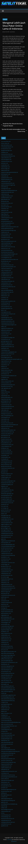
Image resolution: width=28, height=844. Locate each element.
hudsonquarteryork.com (7, 744)
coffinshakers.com (5, 488)
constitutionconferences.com (8, 595)
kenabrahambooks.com (6, 452)
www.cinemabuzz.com (6, 713)
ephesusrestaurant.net (6, 737)
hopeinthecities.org (5, 399)
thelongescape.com (5, 515)
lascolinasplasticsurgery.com (8, 689)
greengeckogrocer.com (6, 341)
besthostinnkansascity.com (7, 818)
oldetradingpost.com (6, 245)
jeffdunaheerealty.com (6, 658)
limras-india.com (5, 143)
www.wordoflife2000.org (7, 290)
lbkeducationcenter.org (6, 370)
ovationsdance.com (5, 363)
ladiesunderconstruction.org (8, 246)
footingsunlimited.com (6, 677)
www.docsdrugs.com (6, 680)
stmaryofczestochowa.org (7, 490)
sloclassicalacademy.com (7, 433)
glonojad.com (4, 472)
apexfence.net (4, 825)
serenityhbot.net (5, 644)
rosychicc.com (4, 393)
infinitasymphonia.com (6, 461)
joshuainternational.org (6, 646)
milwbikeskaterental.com (7, 533)
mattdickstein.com (5, 635)
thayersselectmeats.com (7, 611)
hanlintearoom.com (6, 784)
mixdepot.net (4, 715)
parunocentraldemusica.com (8, 749)
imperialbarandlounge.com (7, 281)
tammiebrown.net (5, 511)
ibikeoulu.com (4, 486)
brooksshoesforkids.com (7, 609)
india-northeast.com (6, 270)
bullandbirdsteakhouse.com (8, 688)
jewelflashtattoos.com (6, 197)
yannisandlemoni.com (6, 306)
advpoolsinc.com (5, 582)
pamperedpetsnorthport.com (8, 314)
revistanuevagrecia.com (7, 473)
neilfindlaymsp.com (6, 573)
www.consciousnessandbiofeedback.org (10, 722)
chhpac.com (4, 807)
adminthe (13, 31)
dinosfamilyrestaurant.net (7, 252)
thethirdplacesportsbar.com (8, 735)
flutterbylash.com (5, 782)
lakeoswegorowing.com (6, 798)
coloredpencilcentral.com (7, 277)
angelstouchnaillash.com (7, 328)
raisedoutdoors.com (6, 283)
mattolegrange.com (5, 517)
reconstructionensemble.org (8, 555)
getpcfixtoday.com (5, 199)
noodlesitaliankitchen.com (7, 192)
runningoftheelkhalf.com (7, 657)
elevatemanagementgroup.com (8, 789)
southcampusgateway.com (7, 223)
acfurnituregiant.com (6, 159)
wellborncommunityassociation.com (9, 226)
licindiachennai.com (6, 148)
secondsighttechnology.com (8, 337)
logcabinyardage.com (6, 629)
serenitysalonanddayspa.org (8, 156)
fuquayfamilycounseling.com (8, 800)
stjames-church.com (6, 475)
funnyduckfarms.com (6, 786)
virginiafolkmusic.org (6, 361)
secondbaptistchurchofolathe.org (9, 804)
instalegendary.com (6, 188)
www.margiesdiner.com (7, 682)
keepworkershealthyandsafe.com (9, 190)
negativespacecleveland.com (8, 541)
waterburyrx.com (5, 580)
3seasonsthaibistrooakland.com (8, 375)
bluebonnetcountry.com (7, 203)
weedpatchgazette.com (6, 308)
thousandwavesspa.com (7, 570)
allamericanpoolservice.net (7, 353)
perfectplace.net (5, 373)
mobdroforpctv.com (6, 402)
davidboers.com (5, 631)
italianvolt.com (4, 299)
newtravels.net (4, 176)
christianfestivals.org (6, 521)
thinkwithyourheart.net (6, 284)
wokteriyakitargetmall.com (7, 344)
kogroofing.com (4, 214)
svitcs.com (3, 599)
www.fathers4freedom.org (7, 653)
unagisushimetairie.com (7, 196)
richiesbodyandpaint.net (7, 147)
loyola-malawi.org (5, 392)
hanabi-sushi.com (5, 707)
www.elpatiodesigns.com (7, 742)
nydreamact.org (5, 194)
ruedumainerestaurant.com (8, 468)
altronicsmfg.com (5, 168)
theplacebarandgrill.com (7, 579)
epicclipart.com (5, 205)
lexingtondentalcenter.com (7, 346)
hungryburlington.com (6, 499)
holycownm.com (5, 560)
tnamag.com (4, 608)
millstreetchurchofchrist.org (8, 775)
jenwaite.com (4, 787)
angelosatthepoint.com (6, 584)
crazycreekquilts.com (6, 446)
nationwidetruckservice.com (8, 562)
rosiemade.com (5, 315)
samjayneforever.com (6, 766)
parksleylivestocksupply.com (8, 384)
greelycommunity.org (6, 466)
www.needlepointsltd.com (7, 686)
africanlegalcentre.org (6, 462)
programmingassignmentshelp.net (9, 172)
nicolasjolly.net (4, 459)
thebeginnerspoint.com (6, 413)
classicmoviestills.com (6, 408)
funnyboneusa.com (5, 551)
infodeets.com (4, 152)
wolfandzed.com (5, 709)
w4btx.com (3, 326)
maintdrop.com (5, 208)
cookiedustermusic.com (6, 553)
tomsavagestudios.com (6, 357)
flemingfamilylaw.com (6, 795)
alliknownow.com (5, 428)
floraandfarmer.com (6, 261)
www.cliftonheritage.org (7, 691)
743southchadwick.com (6, 268)
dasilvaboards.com (5, 435)
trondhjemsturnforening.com (8, 753)
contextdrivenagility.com (7, 484)
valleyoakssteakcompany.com (8, 588)
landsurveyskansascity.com (7, 673)
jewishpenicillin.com (6, 355)
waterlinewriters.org (6, 620)
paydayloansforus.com (6, 177)
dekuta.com (4, 711)
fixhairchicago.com (5, 591)
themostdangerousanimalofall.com (9, 424)
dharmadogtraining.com (7, 809)
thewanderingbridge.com (7, 493)
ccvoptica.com (4, 702)
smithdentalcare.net (6, 820)
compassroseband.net (6, 602)
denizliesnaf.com (5, 593)
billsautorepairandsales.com (8, 758)
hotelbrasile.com (5, 232)
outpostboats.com (5, 395)
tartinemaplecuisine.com (7, 502)
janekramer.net (5, 504)
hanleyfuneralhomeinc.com (7, 321)
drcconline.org (4, 577)
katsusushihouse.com (6, 464)
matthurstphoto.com (6, 767)
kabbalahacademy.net (6, 330)
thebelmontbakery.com (6, 179)
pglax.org (3, 539)
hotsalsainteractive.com (7, 154)
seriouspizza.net (5, 600)
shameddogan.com (5, 622)
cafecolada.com (5, 410)
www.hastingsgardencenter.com (9, 726)
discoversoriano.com (6, 412)
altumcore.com (4, 604)
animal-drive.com (5, 606)
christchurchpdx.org (6, 450)
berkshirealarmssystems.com (8, 301)
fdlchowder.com (5, 684)
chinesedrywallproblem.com (8, 546)
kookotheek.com (5, 219)
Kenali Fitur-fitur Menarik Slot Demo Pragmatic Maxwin (13, 125)
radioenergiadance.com (7, 217)
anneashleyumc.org (6, 671)
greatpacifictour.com (6, 566)
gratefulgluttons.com (6, 401)
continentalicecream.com (7, 444)
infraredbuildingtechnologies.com (9, 254)
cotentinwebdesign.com (7, 243)
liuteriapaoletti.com (6, 542)
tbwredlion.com (5, 757)
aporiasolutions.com (6, 613)
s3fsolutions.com (5, 263)
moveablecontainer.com (7, 237)
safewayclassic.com (5, 181)
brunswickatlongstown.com (7, 501)
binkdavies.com (5, 448)
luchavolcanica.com (6, 559)
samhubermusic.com (6, 824)
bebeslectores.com (5, 248)
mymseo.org (4, 806)
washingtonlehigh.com (6, 704)
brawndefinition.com (6, 442)
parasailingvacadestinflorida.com (9, 776)
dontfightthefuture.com (6, 274)
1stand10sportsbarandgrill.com (8, 324)
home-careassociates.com (7, 381)
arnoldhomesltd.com (6, 275)
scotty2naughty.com (6, 477)
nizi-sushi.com (4, 506)
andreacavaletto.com (6, 383)
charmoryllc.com (5, 419)
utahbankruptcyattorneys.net (8, 286)
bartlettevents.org (5, 235)
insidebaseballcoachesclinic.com (9, 771)
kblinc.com (3, 310)
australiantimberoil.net (6, 250)
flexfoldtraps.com (5, 664)
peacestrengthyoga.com (7, 660)
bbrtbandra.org (5, 201)
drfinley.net (4, 793)
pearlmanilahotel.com (6, 206)
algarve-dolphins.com (6, 524)
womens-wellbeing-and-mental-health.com (11, 359)
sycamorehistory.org (6, 718)
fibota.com (3, 746)
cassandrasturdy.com (6, 404)
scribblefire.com (5, 377)
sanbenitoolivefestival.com (7, 406)
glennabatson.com (5, 437)
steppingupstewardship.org (8, 700)
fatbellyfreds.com (5, 740)
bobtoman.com (4, 210)
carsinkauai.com (5, 773)
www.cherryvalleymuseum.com (8, 241)
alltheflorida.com (5, 769)
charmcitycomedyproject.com (8, 481)
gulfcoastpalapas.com (6, 617)
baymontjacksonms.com (7, 535)
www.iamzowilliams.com (7, 724)
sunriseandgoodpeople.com (8, 544)
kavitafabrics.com (5, 557)
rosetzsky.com (4, 470)
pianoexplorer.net (5, 727)
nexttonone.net (4, 642)
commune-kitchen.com (6, 453)
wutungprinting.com (6, 530)
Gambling (5, 19)
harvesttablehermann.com (7, 255)
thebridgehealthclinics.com (7, 619)
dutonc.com (4, 513)
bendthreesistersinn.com (7, 548)
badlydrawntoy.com (6, 637)
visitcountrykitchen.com (7, 522)
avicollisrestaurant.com (6, 575)
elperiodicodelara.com (6, 145)
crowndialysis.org (5, 350)
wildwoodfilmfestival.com (7, 228)
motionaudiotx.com (5, 811)
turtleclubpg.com (5, 564)
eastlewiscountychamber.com (8, 430)
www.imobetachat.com (6, 633)
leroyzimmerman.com (6, 791)
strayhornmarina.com (6, 439)
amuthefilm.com (5, 455)
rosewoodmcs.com (5, 717)
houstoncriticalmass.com (7, 423)
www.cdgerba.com (5, 747)
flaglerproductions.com (6, 441)
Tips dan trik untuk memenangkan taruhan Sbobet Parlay (13, 130)
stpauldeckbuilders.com (7, 675)
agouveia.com (4, 802)
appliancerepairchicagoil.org (8, 185)
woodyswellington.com (6, 738)
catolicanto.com (5, 368)
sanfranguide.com (5, 417)
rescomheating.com (6, 815)
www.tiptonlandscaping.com (8, 698)
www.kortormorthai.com (7, 668)
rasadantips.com (5, 165)
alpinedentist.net (5, 216)
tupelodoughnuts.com (6, 317)
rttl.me (2, 813)
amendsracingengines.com (7, 666)
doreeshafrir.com (5, 479)
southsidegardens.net (6, 729)
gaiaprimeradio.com (6, 510)
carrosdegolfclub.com (6, 257)
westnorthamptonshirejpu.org (8, 230)
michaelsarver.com (5, 339)
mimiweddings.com (6, 816)
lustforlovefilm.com (5, 457)
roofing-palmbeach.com (7, 272)
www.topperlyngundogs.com (8, 655)
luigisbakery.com (5, 706)
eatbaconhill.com (5, 170)
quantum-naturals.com (6, 760)
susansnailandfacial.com (7, 648)
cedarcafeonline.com (6, 157)
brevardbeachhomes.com (7, 265)
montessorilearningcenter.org (8, 762)
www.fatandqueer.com (6, 669)
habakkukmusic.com (6, 640)
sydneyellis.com (5, 348)
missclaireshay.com (6, 141)
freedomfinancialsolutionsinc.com (9, 662)
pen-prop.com (4, 649)
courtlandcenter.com (6, 571)
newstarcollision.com (6, 334)
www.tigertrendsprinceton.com (8, 651)
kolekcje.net (4, 366)
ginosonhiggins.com (6, 528)
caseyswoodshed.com (6, 590)
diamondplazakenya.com (7, 755)
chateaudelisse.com (6, 225)
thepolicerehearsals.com (7, 426)
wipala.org (3, 390)
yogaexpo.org (4, 379)
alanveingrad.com (5, 526)
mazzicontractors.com (6, 733)
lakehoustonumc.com (6, 639)
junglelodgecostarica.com (7, 519)
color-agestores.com (6, 388)
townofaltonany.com (6, 537)
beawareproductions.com (7, 482)
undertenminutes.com (6, 161)
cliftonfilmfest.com (5, 279)
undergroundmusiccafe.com (8, 822)
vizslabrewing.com (5, 303)
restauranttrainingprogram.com (9, 352)
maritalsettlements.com (7, 531)
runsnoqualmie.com (6, 678)
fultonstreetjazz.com (6, 234)
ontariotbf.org (4, 186)
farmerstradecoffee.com (7, 628)
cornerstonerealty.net (6, 720)
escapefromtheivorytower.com (8, 266)
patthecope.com (5, 597)
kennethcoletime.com (6, 497)
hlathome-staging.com (6, 343)
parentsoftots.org (5, 624)
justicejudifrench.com (6, 491)
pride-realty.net (5, 778)
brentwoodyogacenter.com (7, 697)
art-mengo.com (4, 508)
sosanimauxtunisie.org (6, 212)
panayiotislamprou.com (6, 221)
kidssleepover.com (5, 174)
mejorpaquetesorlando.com (8, 323)
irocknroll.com (4, 288)
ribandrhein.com (5, 364)
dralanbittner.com (5, 304)
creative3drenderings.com (7, 626)
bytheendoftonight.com (6, 397)
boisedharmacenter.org (6, 386)
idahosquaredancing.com (7, 292)
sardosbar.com (4, 297)
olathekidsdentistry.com (7, 319)
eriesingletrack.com (6, 312)
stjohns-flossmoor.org (6, 550)
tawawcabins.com (5, 294)
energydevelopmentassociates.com (9, 259)
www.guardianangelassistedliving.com (10, 751)
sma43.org (3, 693)
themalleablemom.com (6, 495)
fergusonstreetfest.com (6, 764)
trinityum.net (4, 731)
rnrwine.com (4, 796)
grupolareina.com (5, 239)
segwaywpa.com (5, 615)
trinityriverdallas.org (6, 372)
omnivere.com (4, 163)
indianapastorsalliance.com (7, 586)
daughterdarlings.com (6, 150)
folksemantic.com (5, 295)
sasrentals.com (4, 335)
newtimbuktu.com (5, 167)
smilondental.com (5, 332)
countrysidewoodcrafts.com (7, 183)
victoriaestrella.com (6, 568)
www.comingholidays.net (7, 415)
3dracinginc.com (5, 421)
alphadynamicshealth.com (7, 780)
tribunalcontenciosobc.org (7, 432)
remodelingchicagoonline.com (8, 695)
